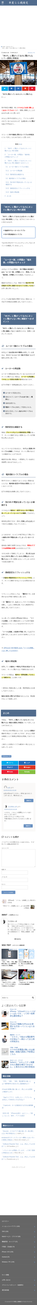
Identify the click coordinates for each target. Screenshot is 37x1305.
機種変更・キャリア (10, 1241)
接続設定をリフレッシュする (18, 188)
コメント (5, 848)
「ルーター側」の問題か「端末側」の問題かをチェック (18, 156)
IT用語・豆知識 (8, 1246)
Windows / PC (7, 756)
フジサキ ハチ (12, 806)
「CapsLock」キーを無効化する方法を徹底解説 (17, 1106)
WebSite (18, 939)
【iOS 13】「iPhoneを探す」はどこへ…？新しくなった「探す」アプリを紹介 (17, 1114)
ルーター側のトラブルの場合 (17, 167)
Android (5, 1257)
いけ (8, 787)
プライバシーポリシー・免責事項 (12, 1285)
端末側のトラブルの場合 (16, 178)
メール (4, 877)
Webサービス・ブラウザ (11, 1236)
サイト (4, 884)
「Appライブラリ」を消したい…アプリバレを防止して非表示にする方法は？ (17, 1098)
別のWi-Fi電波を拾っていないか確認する (19, 183)
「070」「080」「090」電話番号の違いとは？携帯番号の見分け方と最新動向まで (16, 1082)
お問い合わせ (6, 1280)
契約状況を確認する (15, 174)
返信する (29, 800)
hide (20, 144)
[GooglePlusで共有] (25, 88)
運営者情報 (5, 1290)
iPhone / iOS (7, 1252)
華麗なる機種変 (18, 1301)
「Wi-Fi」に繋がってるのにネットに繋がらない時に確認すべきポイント (18, 162)
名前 (4, 869)
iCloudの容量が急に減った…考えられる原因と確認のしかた (17, 1090)
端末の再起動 (12, 192)
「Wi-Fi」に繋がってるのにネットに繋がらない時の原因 (18, 149)
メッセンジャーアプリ (11, 1226)
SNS (5, 1231)
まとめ (8, 196)
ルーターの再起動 (14, 170)
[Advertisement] (18, 26)
